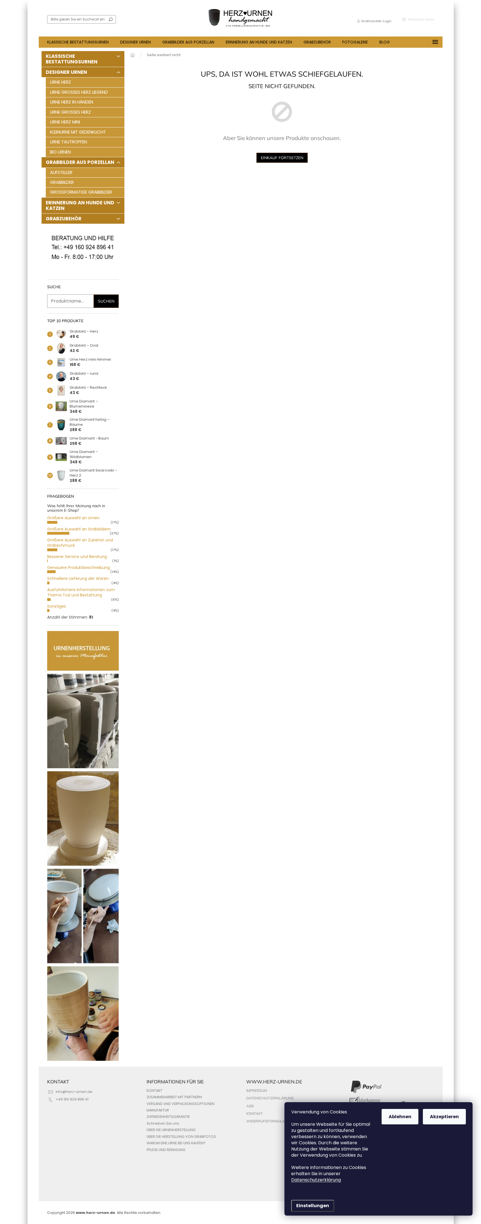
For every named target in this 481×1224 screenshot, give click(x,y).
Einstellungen (312, 1205)
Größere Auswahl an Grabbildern (79, 529)
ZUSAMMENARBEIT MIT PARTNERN (174, 1097)
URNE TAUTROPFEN (68, 142)
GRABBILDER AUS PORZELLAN (80, 162)
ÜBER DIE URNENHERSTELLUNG (171, 1129)
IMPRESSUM (256, 1090)
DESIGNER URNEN (66, 72)
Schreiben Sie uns (163, 1123)
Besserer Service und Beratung (77, 556)
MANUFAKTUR (158, 1110)
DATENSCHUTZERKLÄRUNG (270, 1098)
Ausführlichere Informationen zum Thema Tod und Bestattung (81, 592)
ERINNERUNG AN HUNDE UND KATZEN (80, 205)
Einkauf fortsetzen (282, 157)
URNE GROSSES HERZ (70, 112)
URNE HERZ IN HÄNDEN (71, 102)
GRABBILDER (62, 182)
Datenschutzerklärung (316, 1180)
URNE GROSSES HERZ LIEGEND (79, 92)
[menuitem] (78, 42)
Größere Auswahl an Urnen (73, 518)
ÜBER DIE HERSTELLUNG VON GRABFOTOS (181, 1136)
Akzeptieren (444, 1116)
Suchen (110, 19)
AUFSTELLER (61, 172)
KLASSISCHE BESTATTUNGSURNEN (71, 59)
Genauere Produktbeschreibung (78, 567)
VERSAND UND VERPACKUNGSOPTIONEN (181, 1103)
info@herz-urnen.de (74, 1091)
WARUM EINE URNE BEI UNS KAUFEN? (176, 1143)
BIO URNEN (60, 152)
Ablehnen (400, 1116)
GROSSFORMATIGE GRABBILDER (81, 192)
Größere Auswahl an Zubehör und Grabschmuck (80, 542)
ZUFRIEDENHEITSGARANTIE (168, 1116)
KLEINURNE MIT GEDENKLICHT (78, 132)
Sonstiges (56, 606)
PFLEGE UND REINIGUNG (166, 1149)
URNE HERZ (60, 82)
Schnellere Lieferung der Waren (78, 578)
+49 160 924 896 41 (72, 1099)
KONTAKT (154, 1090)
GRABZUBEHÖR (63, 218)
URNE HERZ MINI (65, 122)
